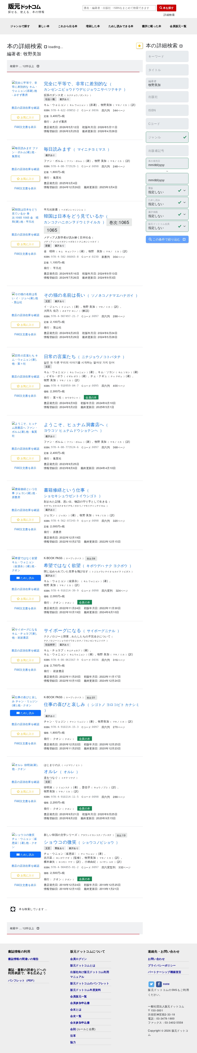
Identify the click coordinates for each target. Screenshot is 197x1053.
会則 (73, 1029)
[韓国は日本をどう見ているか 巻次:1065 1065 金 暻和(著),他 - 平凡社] (25, 215)
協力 (73, 1042)
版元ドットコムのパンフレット (89, 983)
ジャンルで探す (20, 26)
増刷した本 (93, 26)
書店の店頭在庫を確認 (25, 107)
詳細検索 (169, 14)
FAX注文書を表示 (25, 127)
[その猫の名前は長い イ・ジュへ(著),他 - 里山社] (25, 298)
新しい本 (44, 26)
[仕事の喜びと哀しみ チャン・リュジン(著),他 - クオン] (25, 701)
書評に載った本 (151, 26)
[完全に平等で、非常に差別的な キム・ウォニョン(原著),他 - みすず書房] (25, 89)
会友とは (75, 1009)
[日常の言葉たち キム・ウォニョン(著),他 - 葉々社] (25, 359)
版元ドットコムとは (82, 965)
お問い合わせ (156, 958)
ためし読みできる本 (121, 26)
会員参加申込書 (80, 1003)
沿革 (73, 1035)
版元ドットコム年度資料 (85, 989)
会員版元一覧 (178, 26)
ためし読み (27, 578)
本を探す (168, 7)
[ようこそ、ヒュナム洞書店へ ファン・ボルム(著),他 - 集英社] (25, 430)
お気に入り (27, 117)
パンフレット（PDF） (22, 980)
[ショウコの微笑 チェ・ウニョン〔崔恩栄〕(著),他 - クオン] (25, 841)
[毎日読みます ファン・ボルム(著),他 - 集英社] (25, 152)
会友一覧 (75, 1016)
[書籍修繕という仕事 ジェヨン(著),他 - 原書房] (25, 493)
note (166, 984)
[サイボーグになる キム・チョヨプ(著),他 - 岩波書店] (25, 633)
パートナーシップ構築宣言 (164, 972)
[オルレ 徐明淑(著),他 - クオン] (25, 767)
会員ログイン (78, 958)
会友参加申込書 (80, 1022)
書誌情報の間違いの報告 (23, 958)
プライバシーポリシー (162, 965)
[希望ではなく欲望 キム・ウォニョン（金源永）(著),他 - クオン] (25, 564)
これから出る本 (68, 26)
